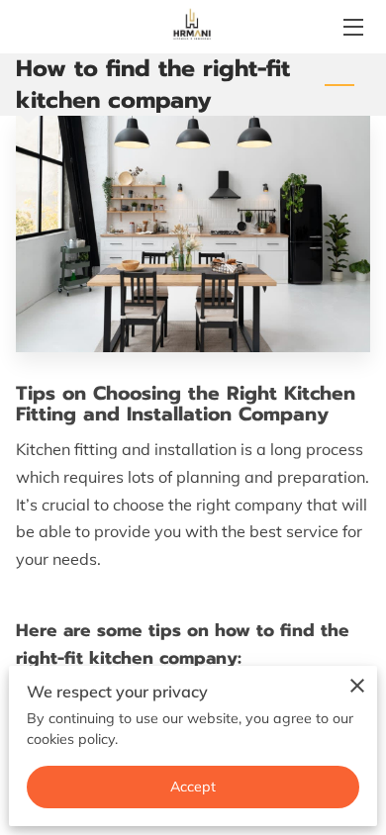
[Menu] (352, 27)
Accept (193, 786)
